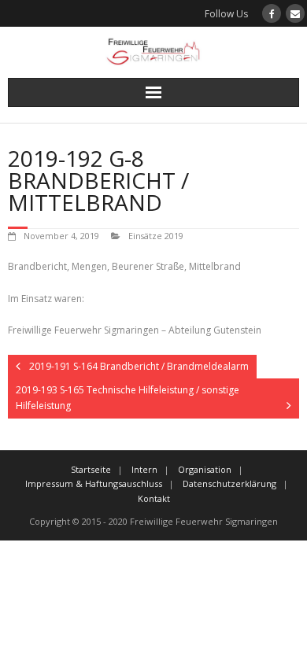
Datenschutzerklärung (229, 483)
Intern (144, 469)
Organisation (204, 469)
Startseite (91, 469)
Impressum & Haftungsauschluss (93, 483)
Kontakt (154, 498)
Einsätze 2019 (155, 236)
